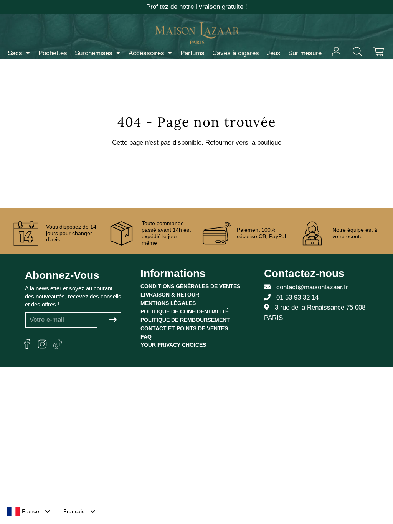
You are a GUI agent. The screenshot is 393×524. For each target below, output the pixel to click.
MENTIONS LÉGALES (168, 303)
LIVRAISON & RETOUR (169, 295)
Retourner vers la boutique (243, 142)
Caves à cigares (235, 53)
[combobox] (28, 511)
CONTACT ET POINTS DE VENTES (184, 328)
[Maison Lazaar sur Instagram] (42, 344)
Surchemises (94, 53)
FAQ (146, 337)
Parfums (192, 53)
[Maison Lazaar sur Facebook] (27, 344)
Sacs (16, 53)
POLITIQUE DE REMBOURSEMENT (185, 320)
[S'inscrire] (113, 320)
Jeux (274, 53)
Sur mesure (305, 53)
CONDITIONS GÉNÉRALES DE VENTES (190, 286)
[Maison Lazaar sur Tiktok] (57, 344)
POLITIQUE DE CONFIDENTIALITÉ (184, 311)
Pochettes (52, 53)
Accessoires (147, 53)
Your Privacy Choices (173, 345)
